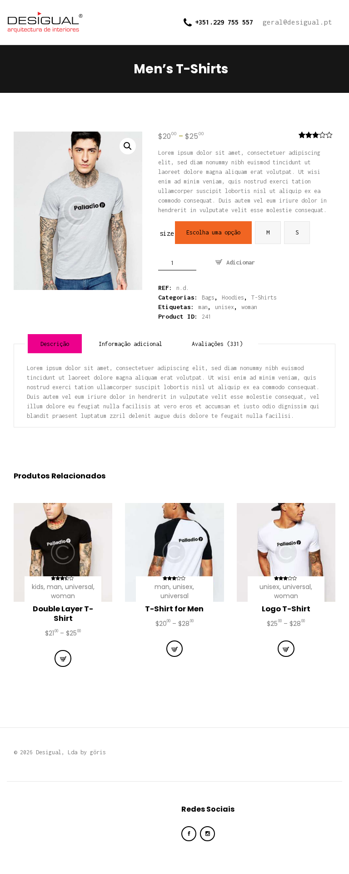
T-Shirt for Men (174, 609)
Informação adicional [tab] (130, 343)
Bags (208, 297)
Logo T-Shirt (286, 609)
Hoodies (233, 297)
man (203, 307)
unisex (224, 307)
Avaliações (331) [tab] (217, 343)
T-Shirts (264, 297)
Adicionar (240, 262)
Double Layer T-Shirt (63, 614)
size (167, 233)
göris (98, 752)
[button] (128, 146)
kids (38, 586)
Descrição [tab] (54, 343)
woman (249, 307)
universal (79, 586)
